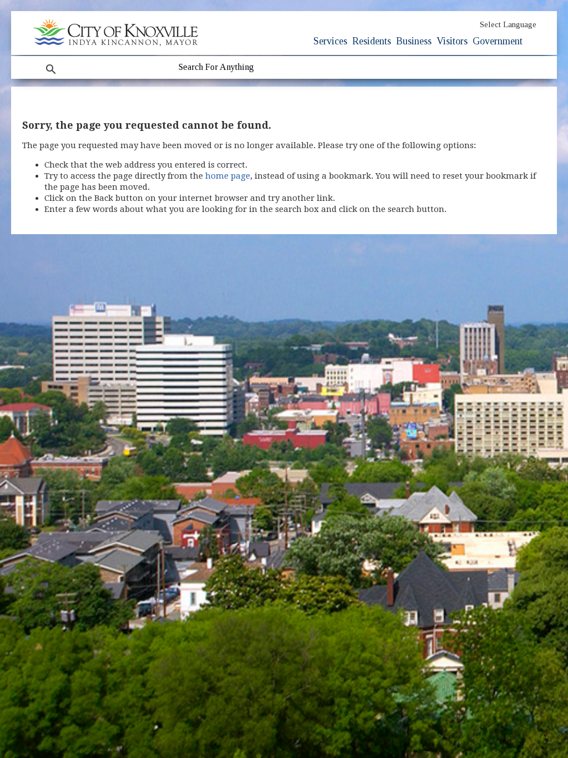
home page (227, 176)
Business (414, 41)
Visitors (452, 41)
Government (498, 41)
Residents (371, 41)
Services (330, 41)
